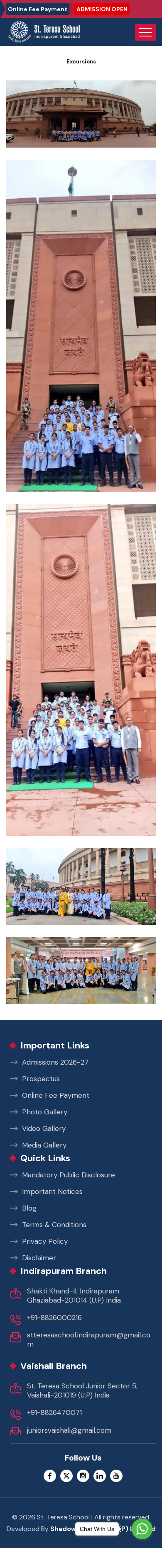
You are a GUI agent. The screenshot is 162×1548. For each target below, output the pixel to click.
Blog (29, 1208)
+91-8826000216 (54, 1317)
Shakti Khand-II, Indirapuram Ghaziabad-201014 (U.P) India (74, 1295)
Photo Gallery (44, 1111)
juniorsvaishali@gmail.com (69, 1430)
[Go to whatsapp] (142, 1529)
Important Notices (52, 1191)
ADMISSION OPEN (102, 9)
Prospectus (41, 1078)
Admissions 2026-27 (55, 1062)
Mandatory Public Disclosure (68, 1174)
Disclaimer (39, 1257)
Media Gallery (44, 1145)
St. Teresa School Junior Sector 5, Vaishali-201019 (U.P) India (82, 1390)
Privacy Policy (45, 1241)
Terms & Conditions (54, 1224)
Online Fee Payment (37, 9)
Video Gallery (44, 1128)
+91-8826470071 (54, 1412)
